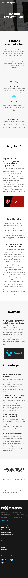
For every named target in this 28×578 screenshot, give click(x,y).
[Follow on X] (5, 560)
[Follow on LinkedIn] (2, 563)
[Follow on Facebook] (2, 560)
